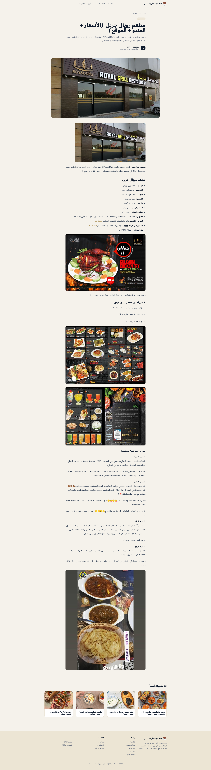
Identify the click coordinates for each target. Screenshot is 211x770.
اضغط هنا (93, 225)
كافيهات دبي (100, 745)
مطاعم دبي (134, 13)
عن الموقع (91, 3)
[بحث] (46, 4)
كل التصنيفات (130, 745)
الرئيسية (110, 3)
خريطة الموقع (131, 754)
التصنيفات (101, 3)
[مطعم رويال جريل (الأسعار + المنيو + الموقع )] (105, 142)
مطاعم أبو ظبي (99, 748)
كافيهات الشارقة (67, 745)
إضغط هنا (99, 221)
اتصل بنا (82, 3)
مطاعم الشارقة (67, 742)
